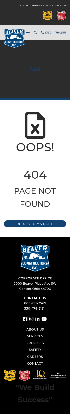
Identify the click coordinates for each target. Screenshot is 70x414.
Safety (35, 350)
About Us (35, 329)
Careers (35, 357)
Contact (35, 363)
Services (35, 336)
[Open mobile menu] (28, 32)
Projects (35, 343)
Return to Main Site (35, 224)
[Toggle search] (35, 32)
